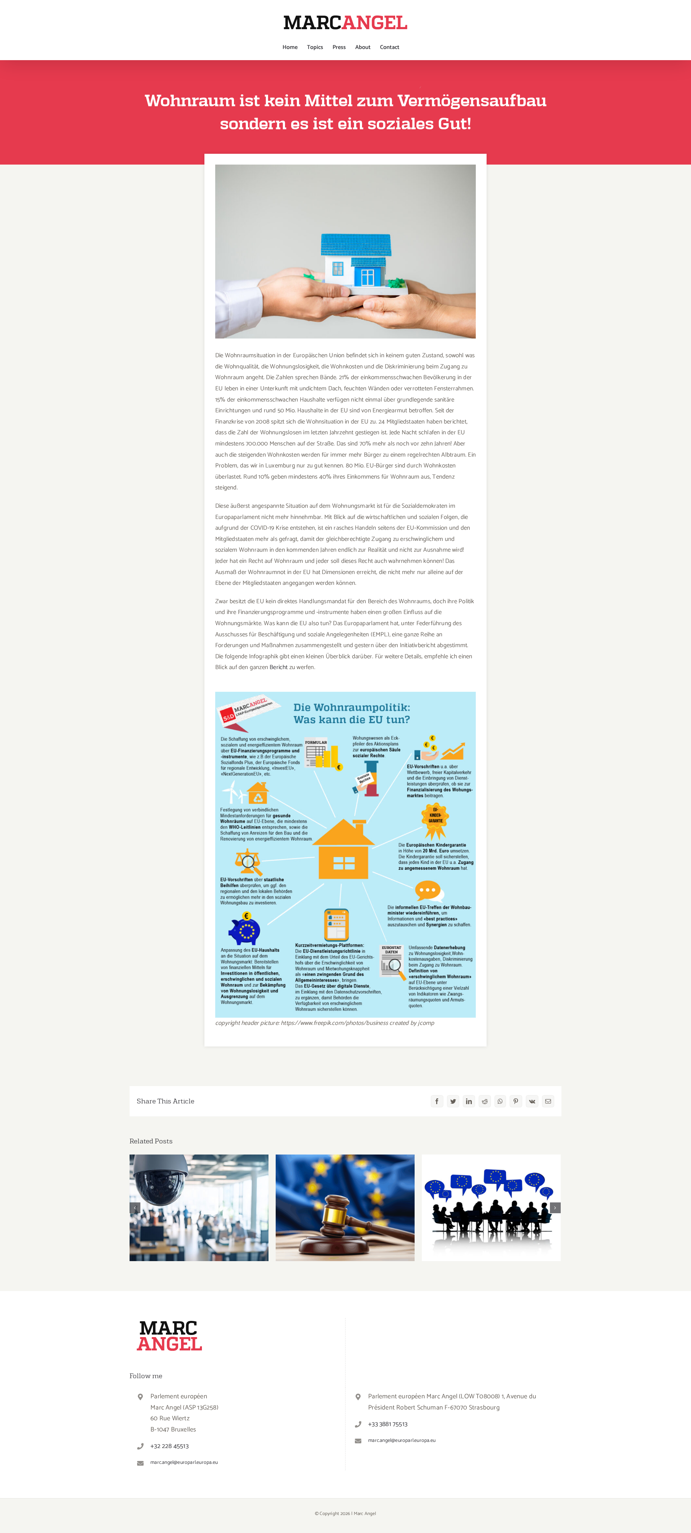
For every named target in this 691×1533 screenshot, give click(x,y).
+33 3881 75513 (387, 1424)
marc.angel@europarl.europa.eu (184, 1462)
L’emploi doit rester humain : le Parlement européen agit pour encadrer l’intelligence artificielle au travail (199, 1187)
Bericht (279, 667)
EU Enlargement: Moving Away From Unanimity (491, 1196)
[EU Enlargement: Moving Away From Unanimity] (491, 1208)
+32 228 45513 (169, 1446)
